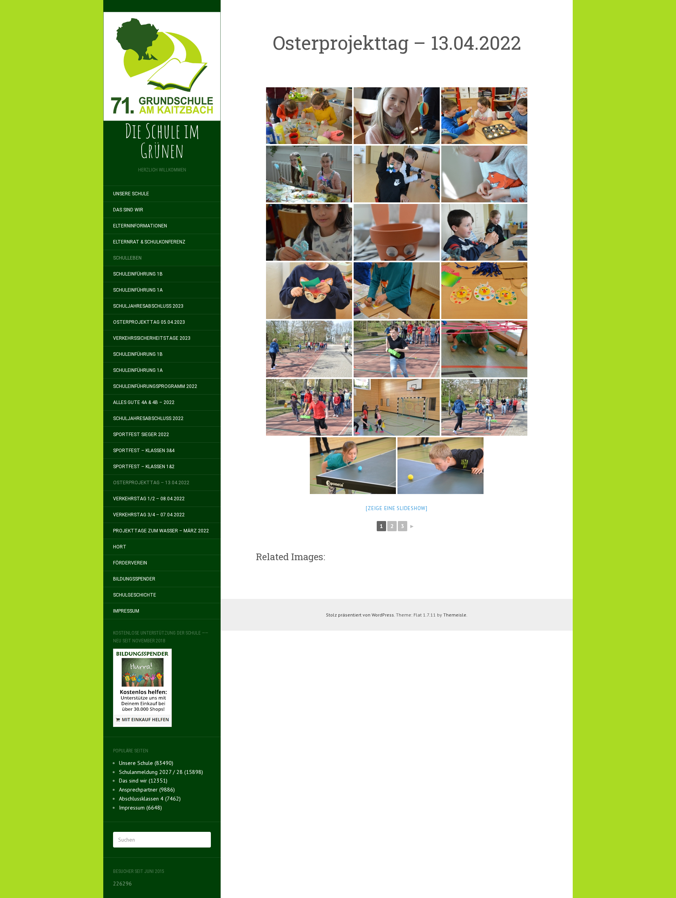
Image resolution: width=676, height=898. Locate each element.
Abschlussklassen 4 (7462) (150, 798)
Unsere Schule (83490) (146, 762)
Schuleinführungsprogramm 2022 (155, 386)
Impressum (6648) (140, 807)
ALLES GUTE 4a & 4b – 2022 (143, 402)
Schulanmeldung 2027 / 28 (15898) (161, 771)
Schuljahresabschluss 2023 (148, 306)
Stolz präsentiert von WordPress (360, 615)
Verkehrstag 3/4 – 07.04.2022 (149, 515)
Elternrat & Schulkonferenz (149, 242)
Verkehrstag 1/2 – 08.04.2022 (149, 498)
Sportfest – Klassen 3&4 (143, 450)
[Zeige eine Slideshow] (397, 508)
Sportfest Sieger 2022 (141, 434)
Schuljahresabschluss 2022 (148, 418)
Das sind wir (128, 210)
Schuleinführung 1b (138, 274)
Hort (119, 547)
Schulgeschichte (134, 595)
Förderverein (130, 563)
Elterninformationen (140, 226)
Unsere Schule (131, 194)
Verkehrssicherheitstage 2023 (152, 338)
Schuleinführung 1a (138, 290)
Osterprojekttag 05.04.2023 (149, 322)
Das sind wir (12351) (143, 780)
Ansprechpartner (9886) (147, 789)
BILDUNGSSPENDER (134, 579)
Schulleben (127, 258)
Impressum (126, 611)
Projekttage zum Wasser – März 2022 (161, 531)
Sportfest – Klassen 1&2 (143, 466)
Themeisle (454, 615)
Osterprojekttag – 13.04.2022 (151, 482)
